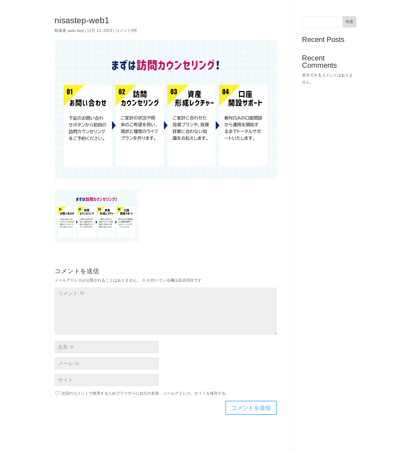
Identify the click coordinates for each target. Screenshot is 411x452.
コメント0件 (126, 30)
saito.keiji (75, 30)
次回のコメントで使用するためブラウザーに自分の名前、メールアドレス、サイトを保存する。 (145, 393)
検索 (349, 21)
